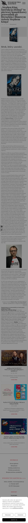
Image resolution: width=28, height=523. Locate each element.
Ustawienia (20, 515)
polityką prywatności (18, 508)
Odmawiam (8, 515)
